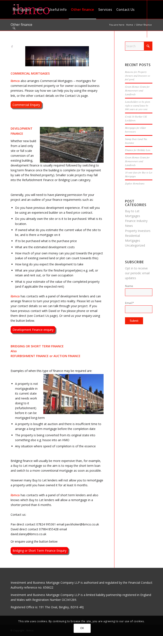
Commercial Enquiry (26, 105)
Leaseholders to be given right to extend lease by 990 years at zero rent (137, 105)
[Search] (14, 28)
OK (82, 628)
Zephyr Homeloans (135, 183)
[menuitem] (22, 9)
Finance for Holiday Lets (137, 150)
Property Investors (137, 231)
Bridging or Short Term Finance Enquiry (39, 551)
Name (129, 286)
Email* (129, 303)
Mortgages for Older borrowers (135, 129)
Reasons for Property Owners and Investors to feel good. (137, 75)
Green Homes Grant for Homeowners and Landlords (137, 90)
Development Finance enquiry (33, 330)
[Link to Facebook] (12, 46)
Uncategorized (135, 245)
